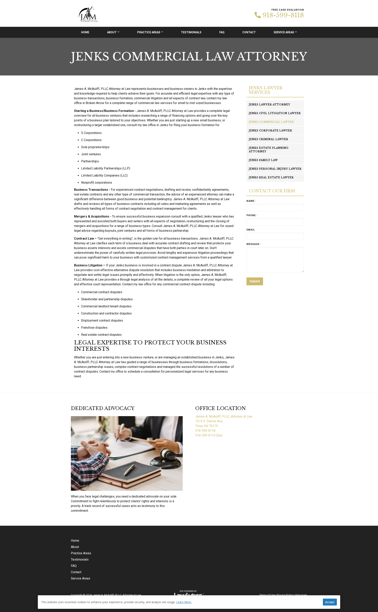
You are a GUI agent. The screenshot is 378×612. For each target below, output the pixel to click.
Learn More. (184, 602)
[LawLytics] (189, 594)
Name (251, 201)
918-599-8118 (283, 15)
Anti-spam (301, 594)
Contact (249, 32)
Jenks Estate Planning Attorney (268, 149)
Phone (252, 215)
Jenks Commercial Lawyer (271, 121)
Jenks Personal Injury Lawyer (275, 168)
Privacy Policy (285, 594)
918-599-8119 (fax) (208, 435)
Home (85, 32)
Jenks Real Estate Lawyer (271, 177)
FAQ (221, 32)
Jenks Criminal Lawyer (268, 139)
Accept (329, 602)
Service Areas (284, 32)
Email (250, 229)
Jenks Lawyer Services (265, 90)
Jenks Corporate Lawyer (270, 130)
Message (253, 244)
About (112, 32)
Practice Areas (148, 32)
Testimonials (191, 32)
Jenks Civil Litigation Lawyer (275, 113)
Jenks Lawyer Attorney (269, 104)
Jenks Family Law (263, 160)
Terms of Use (267, 594)
